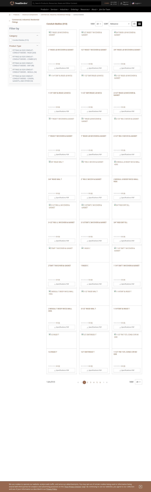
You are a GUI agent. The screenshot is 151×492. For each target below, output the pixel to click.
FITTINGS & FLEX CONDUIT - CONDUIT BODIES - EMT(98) (23, 64)
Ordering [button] (74, 9)
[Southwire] (19, 3)
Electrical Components (30, 15)
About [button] (94, 9)
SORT (106, 24)
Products (16, 15)
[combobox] (66, 3)
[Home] (9, 15)
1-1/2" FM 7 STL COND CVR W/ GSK (125, 353)
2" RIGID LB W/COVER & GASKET (60, 50)
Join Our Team (104, 9)
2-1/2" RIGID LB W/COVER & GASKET (125, 94)
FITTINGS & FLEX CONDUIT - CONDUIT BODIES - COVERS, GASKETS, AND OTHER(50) (23, 78)
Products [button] (44, 9)
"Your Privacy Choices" (72, 487)
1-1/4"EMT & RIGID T (122, 309)
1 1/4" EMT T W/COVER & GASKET (126, 265)
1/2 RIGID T (52, 352)
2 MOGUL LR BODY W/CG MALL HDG (126, 180)
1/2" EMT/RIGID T (87, 352)
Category (13, 36)
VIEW (93, 24)
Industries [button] (64, 9)
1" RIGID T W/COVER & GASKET (60, 136)
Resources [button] (85, 9)
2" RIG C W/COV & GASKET (91, 179)
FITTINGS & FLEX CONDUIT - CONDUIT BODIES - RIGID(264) (24, 51)
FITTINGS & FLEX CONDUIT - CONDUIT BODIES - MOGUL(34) (25, 70)
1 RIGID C (84, 265)
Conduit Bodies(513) (21, 40)
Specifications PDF (62, 68)
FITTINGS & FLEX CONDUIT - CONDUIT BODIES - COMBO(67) (25, 58)
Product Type (15, 46)
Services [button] (54, 9)
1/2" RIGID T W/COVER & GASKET (94, 50)
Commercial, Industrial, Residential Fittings (55, 15)
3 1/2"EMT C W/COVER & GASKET (93, 222)
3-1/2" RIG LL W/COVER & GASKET (61, 222)
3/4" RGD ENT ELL (120, 222)
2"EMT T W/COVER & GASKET (59, 265)
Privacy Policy (51, 489)
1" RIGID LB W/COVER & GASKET (93, 136)
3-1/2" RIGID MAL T (88, 309)
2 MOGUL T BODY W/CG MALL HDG (60, 310)
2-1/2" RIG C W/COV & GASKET (125, 136)
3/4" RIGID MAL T (55, 179)
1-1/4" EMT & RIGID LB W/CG (59, 93)
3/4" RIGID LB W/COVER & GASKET (127, 50)
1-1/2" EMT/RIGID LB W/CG (91, 93)
